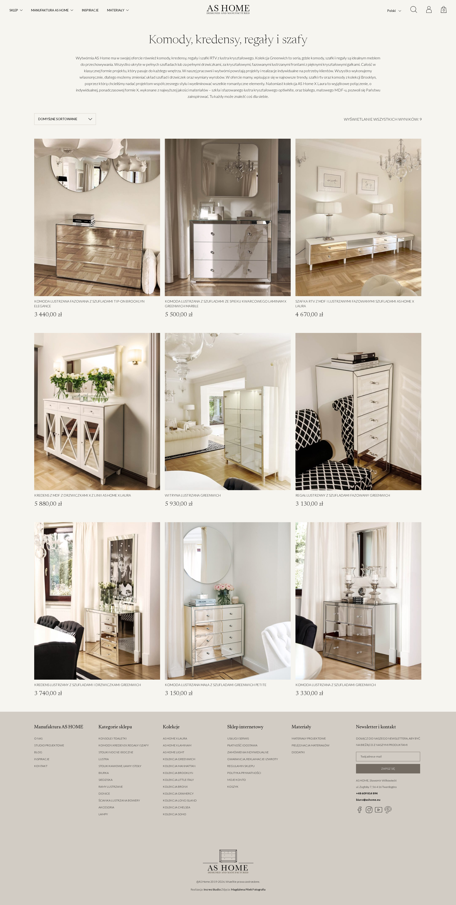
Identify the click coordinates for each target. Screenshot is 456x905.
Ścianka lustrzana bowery (119, 800)
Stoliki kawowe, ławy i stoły (120, 766)
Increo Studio (212, 889)
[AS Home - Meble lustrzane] (228, 10)
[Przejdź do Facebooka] (359, 809)
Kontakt (41, 766)
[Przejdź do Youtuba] (378, 809)
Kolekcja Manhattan (179, 766)
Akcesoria (106, 807)
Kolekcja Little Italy (178, 780)
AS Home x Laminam (177, 745)
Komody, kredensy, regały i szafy (124, 745)
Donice (104, 793)
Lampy (103, 814)
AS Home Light (173, 752)
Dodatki (298, 752)
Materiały (115, 10)
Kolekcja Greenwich (179, 759)
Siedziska (106, 780)
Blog (38, 752)
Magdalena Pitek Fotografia (248, 889)
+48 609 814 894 (367, 793)
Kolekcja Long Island (180, 800)
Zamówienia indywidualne (248, 752)
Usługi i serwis (238, 738)
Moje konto (236, 780)
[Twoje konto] (429, 10)
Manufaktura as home (50, 10)
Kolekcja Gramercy (178, 793)
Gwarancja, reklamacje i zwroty (252, 759)
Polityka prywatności (244, 773)
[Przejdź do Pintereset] (388, 809)
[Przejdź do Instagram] (369, 809)
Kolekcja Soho (174, 814)
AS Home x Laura (175, 738)
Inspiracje (90, 10)
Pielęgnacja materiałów (310, 745)
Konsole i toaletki (113, 738)
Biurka (104, 773)
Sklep (14, 10)
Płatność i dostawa (242, 745)
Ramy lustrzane (111, 786)
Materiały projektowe (309, 738)
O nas (38, 738)
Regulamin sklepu (241, 766)
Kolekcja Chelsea (176, 807)
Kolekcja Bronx (175, 786)
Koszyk (232, 786)
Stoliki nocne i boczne (116, 752)
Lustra (104, 759)
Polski (391, 11)
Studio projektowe (49, 745)
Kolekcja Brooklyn (178, 773)
